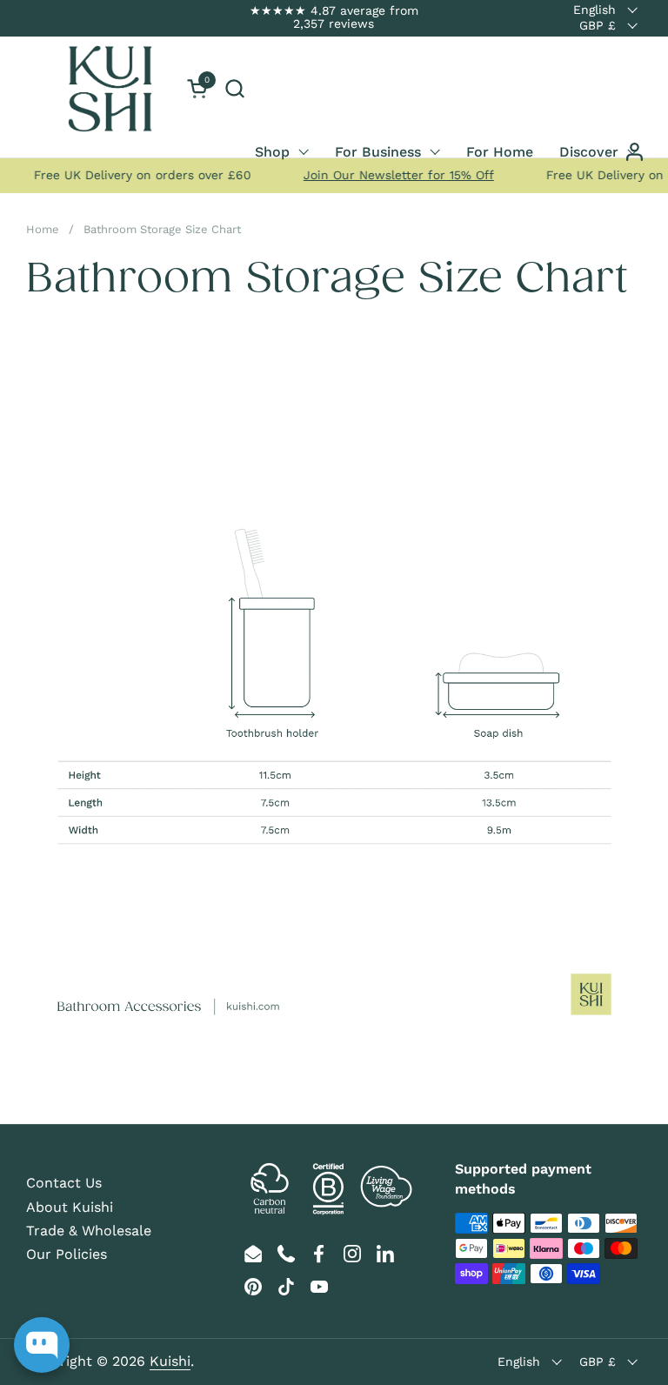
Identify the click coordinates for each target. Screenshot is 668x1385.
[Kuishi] (109, 88)
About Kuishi (69, 1207)
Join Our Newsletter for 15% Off (391, 175)
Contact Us (64, 1182)
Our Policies (66, 1254)
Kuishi (170, 1361)
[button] (234, 88)
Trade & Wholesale (88, 1230)
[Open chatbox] (42, 1345)
